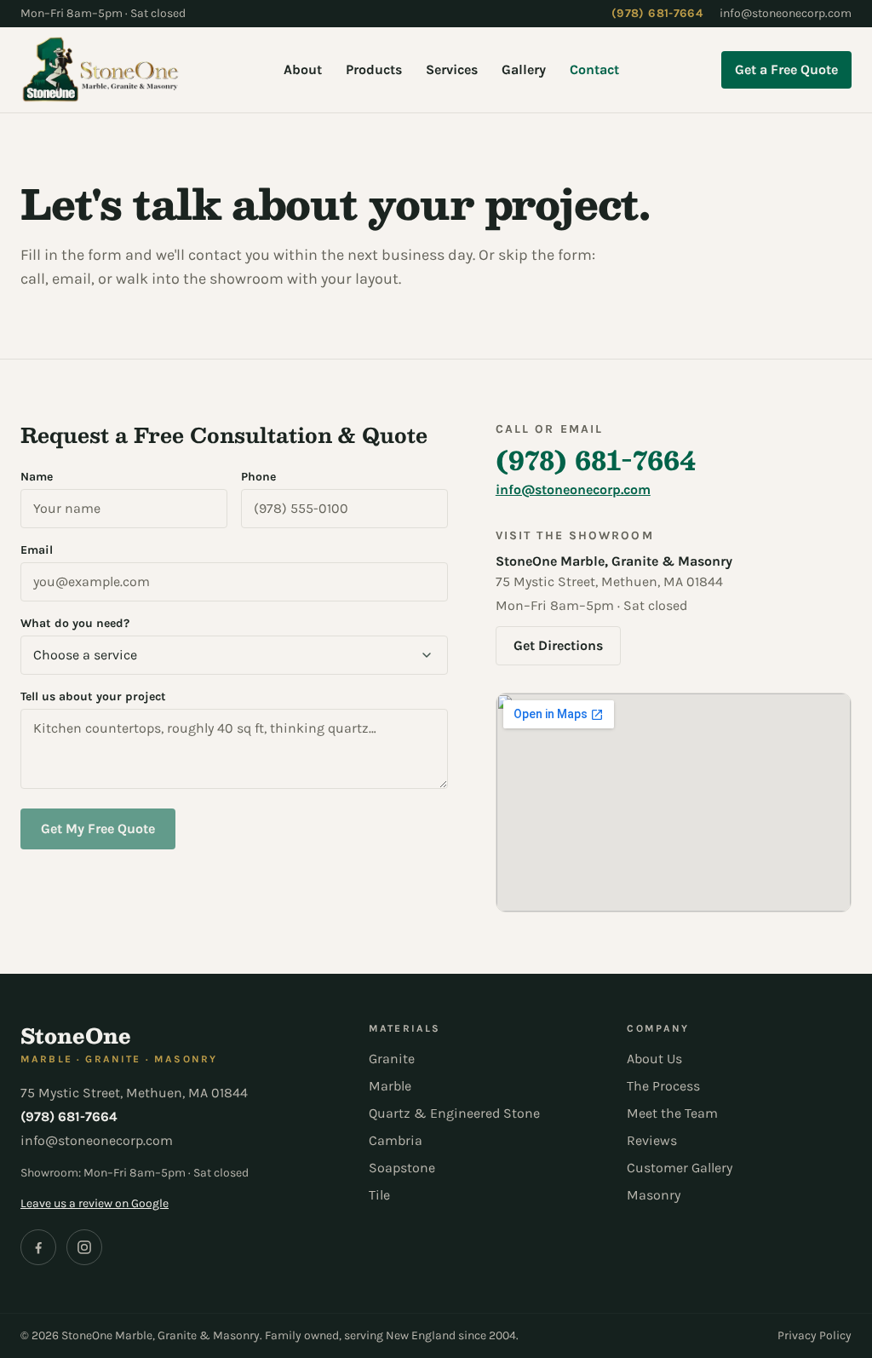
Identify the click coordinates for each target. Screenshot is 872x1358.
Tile (379, 1195)
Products (374, 69)
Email (36, 550)
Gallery (524, 69)
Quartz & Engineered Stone (454, 1113)
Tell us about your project (93, 696)
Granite (392, 1058)
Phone (258, 476)
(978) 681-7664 (657, 13)
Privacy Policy (814, 1335)
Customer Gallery (679, 1167)
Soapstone (402, 1167)
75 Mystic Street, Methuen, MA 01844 (134, 1093)
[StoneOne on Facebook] (38, 1247)
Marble (390, 1086)
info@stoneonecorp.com (786, 13)
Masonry (653, 1195)
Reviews (652, 1140)
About (303, 69)
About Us (654, 1058)
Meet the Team (672, 1113)
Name (36, 476)
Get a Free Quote (786, 69)
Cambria (395, 1140)
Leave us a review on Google (94, 1203)
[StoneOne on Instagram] (84, 1247)
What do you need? (74, 623)
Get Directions (558, 645)
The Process (663, 1086)
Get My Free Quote (98, 828)
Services (452, 69)
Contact (594, 69)
